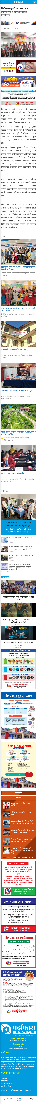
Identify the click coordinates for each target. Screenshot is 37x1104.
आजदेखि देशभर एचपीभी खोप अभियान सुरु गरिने (21, 539)
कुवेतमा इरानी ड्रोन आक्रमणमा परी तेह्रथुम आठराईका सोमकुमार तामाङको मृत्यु (22, 850)
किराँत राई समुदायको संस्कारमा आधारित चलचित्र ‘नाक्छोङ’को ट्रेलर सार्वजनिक (18, 621)
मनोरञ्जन (5, 577)
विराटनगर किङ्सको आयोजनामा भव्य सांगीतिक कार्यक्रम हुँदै (18, 643)
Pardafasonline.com (22, 1099)
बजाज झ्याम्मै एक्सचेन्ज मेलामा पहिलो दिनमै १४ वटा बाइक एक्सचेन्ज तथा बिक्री (23, 822)
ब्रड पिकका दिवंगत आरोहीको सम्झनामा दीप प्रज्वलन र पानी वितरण (22, 831)
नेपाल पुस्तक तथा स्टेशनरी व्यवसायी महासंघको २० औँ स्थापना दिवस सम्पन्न (18, 309)
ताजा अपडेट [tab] (18, 793)
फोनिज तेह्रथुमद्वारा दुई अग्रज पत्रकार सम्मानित (21, 813)
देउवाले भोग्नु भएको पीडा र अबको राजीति (20, 804)
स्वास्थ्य (4, 491)
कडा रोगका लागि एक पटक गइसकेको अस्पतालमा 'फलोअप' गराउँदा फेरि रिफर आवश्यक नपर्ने (20, 567)
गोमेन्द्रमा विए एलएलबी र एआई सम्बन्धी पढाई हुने (16, 391)
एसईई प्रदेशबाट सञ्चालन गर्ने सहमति (12, 473)
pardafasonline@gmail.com (20, 1048)
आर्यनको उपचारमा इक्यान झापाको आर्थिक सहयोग (21, 557)
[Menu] (2, 2)
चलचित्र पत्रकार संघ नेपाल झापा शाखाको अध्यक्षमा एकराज (18, 598)
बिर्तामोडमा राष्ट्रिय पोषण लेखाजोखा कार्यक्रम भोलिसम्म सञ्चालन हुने (18, 524)
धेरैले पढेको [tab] (18, 797)
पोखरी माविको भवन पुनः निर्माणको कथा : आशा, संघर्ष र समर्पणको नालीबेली (18, 433)
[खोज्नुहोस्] (34, 2)
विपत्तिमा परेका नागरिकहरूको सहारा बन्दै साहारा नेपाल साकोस (21, 840)
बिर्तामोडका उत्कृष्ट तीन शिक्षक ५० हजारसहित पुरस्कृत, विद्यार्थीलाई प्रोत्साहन (18, 268)
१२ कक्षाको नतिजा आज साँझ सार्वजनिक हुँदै (15, 349)
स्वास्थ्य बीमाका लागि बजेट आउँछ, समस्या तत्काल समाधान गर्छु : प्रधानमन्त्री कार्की (21, 548)
